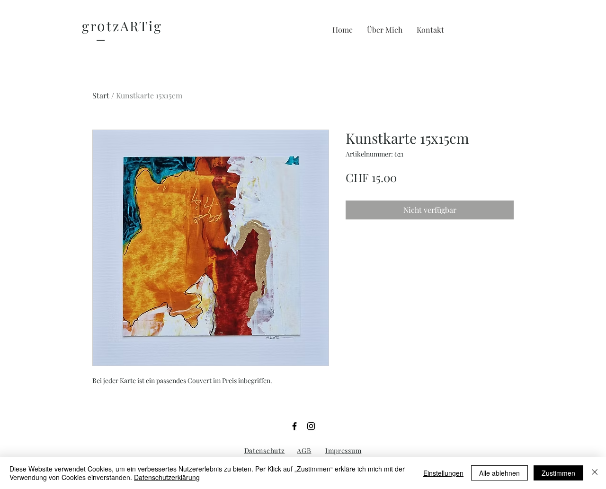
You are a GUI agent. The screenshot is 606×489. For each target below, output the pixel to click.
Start (100, 95)
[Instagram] (311, 426)
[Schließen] (594, 472)
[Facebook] (294, 426)
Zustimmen (558, 473)
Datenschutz (264, 450)
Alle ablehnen (499, 473)
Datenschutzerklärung (167, 477)
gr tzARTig (122, 26)
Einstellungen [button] (443, 473)
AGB (304, 450)
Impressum (343, 450)
